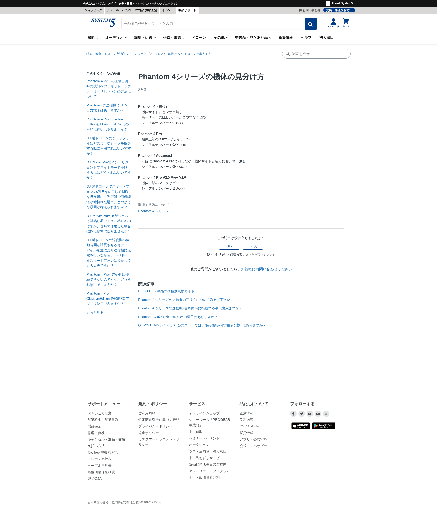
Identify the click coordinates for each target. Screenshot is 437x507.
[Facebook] (293, 414)
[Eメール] (318, 414)
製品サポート (187, 10)
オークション (199, 445)
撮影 (92, 37)
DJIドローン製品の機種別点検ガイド (166, 291)
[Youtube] (310, 414)
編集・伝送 (143, 37)
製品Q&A (95, 478)
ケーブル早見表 (100, 465)
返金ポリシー (148, 433)
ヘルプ (306, 37)
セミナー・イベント (204, 438)
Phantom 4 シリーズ (153, 211)
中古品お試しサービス (206, 458)
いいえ (253, 246)
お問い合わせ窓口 (101, 413)
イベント (168, 10)
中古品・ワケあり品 (252, 37)
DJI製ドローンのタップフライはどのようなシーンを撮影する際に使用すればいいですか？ (108, 145)
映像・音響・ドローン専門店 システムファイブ (118, 54)
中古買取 (196, 432)
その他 (220, 37)
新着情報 (285, 37)
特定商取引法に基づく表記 (158, 420)
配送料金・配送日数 (103, 420)
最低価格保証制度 (101, 472)
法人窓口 (326, 37)
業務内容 (246, 420)
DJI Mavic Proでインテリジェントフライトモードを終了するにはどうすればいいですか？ (108, 170)
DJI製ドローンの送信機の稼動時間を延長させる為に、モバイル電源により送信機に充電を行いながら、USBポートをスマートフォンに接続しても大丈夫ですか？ (108, 253)
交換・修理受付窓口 (339, 10)
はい (229, 246)
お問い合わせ (311, 10)
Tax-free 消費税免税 (103, 452)
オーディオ (114, 37)
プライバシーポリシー (155, 426)
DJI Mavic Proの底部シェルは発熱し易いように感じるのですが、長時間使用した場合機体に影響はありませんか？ (108, 223)
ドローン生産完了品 (197, 54)
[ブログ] (326, 414)
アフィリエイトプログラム (209, 471)
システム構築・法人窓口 (207, 451)
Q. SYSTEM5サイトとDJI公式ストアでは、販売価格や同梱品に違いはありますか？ (202, 325)
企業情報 (246, 413)
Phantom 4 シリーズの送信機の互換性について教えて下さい (184, 300)
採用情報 (246, 433)
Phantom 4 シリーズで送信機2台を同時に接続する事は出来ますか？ (190, 308)
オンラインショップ (204, 413)
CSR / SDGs (249, 426)
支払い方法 (96, 446)
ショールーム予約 (119, 10)
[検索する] (311, 24)
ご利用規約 (146, 413)
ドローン (198, 37)
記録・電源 (172, 37)
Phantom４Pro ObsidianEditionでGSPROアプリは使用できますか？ (107, 298)
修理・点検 (96, 433)
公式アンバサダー (253, 446)
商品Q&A (174, 54)
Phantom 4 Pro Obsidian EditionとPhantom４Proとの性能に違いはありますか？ (107, 124)
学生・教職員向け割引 (206, 477)
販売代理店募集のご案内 (207, 464)
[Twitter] (301, 414)
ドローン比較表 (100, 459)
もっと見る (95, 312)
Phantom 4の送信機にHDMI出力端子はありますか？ (107, 107)
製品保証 (94, 426)
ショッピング (93, 10)
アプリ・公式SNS (253, 439)
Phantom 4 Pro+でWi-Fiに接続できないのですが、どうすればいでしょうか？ (108, 279)
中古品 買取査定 (146, 10)
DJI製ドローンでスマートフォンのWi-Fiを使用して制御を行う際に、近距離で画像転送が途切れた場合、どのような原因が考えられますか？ (108, 196)
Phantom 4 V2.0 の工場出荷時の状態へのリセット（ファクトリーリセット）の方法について (108, 88)
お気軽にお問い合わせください (266, 269)
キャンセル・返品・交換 (106, 439)
